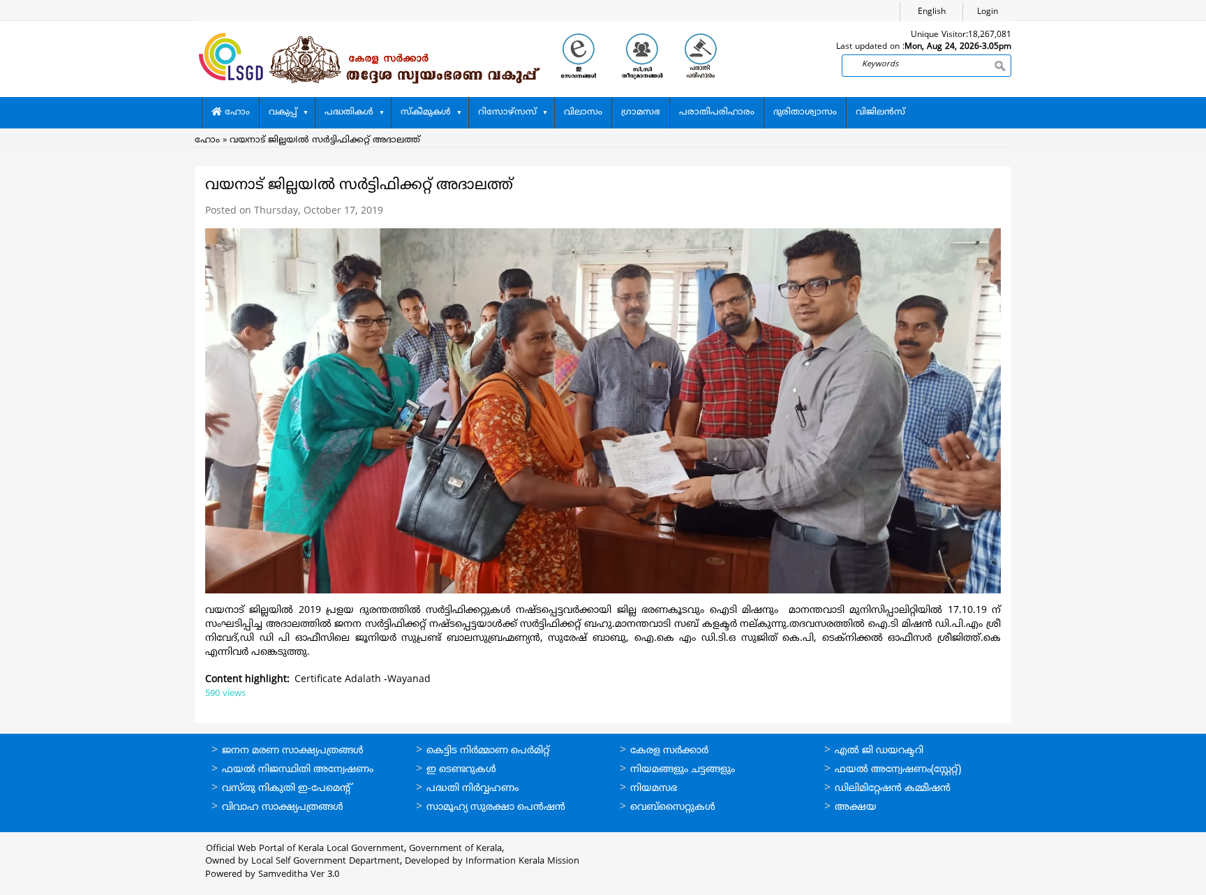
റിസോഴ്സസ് (507, 112)
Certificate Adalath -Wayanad (363, 680)
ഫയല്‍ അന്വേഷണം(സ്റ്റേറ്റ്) (898, 770)
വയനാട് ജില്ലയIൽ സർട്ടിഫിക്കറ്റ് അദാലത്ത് (325, 140)
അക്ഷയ (856, 807)
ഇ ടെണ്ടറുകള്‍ (461, 770)
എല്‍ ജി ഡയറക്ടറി (879, 751)
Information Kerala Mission (522, 861)
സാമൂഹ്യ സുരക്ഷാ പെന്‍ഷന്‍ (495, 807)
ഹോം (236, 112)
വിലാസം (583, 112)
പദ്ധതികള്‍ (349, 112)
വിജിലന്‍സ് (880, 112)
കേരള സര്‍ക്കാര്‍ (669, 751)
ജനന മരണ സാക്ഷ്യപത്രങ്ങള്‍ (293, 751)
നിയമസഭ (653, 788)
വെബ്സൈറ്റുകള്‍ (672, 807)
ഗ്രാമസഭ (640, 112)
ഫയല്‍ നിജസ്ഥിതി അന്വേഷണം (297, 770)
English (932, 12)
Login (987, 12)
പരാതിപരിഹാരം (716, 112)
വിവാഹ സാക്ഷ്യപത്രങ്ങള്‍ (282, 807)
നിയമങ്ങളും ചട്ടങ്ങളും (682, 770)
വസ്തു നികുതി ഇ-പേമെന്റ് (287, 788)
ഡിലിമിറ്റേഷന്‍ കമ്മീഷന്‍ (893, 788)
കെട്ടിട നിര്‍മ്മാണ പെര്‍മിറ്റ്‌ (487, 751)
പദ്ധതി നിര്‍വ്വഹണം (472, 788)
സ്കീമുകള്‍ (426, 112)
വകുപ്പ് (283, 112)
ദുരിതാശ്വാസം (805, 112)
